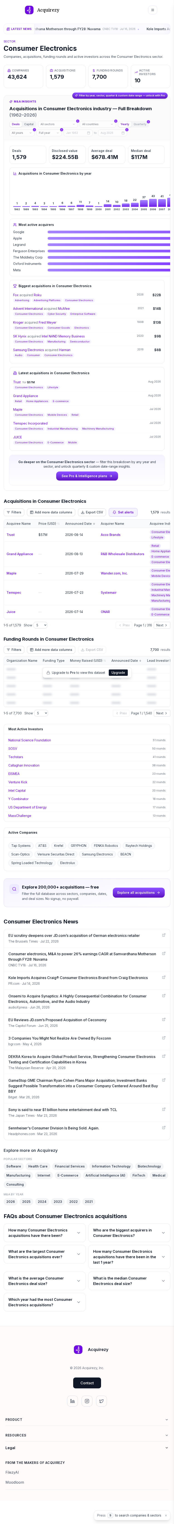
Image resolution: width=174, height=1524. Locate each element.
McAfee (64, 308)
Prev (126, 625)
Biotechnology (149, 1166)
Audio (18, 355)
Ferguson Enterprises (29, 251)
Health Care (38, 1166)
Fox (16, 295)
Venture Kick (17, 782)
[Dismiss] (166, 1515)
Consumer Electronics (79, 300)
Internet (44, 1175)
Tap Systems (21, 845)
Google (18, 232)
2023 (58, 1202)
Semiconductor (79, 341)
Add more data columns (53, 512)
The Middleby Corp (28, 257)
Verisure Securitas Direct (55, 854)
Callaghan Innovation (23, 765)
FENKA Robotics (106, 845)
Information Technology (111, 1166)
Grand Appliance (25, 396)
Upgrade (118, 672)
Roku (37, 295)
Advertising (22, 300)
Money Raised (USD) (86, 660)
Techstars (15, 757)
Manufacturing (56, 341)
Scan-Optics (20, 854)
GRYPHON (78, 845)
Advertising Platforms (47, 300)
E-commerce (61, 401)
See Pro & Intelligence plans (84, 476)
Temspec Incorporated (30, 423)
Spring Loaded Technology (32, 863)
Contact (87, 1383)
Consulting (15, 1184)
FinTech (139, 1175)
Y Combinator (18, 799)
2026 (10, 1202)
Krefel (58, 845)
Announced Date (78, 523)
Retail (18, 401)
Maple (17, 409)
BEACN (126, 854)
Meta (17, 270)
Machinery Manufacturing (98, 428)
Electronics (82, 327)
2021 (89, 1202)
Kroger (18, 322)
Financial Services (70, 1166)
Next (159, 625)
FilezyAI (12, 1472)
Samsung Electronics (28, 350)
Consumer (33, 355)
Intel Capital (17, 790)
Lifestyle (53, 387)
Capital (29, 124)
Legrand (19, 245)
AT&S (42, 845)
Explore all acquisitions (136, 892)
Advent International (28, 308)
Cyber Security (57, 313)
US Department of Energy (27, 807)
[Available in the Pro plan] (58, 124)
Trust (17, 382)
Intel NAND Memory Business (63, 336)
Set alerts (126, 512)
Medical (158, 1175)
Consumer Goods (59, 327)
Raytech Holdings (139, 845)
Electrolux (67, 863)
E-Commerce (56, 442)
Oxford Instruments (27, 264)
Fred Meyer (47, 322)
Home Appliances (37, 401)
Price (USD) (47, 523)
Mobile (72, 442)
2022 (73, 1202)
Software (13, 1166)
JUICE (17, 437)
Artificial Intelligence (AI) (105, 1175)
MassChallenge (19, 816)
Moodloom (14, 1482)
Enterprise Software (82, 313)
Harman (64, 350)
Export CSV (94, 512)
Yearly (125, 124)
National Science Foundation (29, 740)
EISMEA (13, 774)
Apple (17, 238)
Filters (16, 512)
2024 (42, 1202)
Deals (16, 124)
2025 (26, 1202)
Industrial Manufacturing (63, 428)
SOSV (12, 748)
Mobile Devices (57, 414)
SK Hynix (20, 336)
